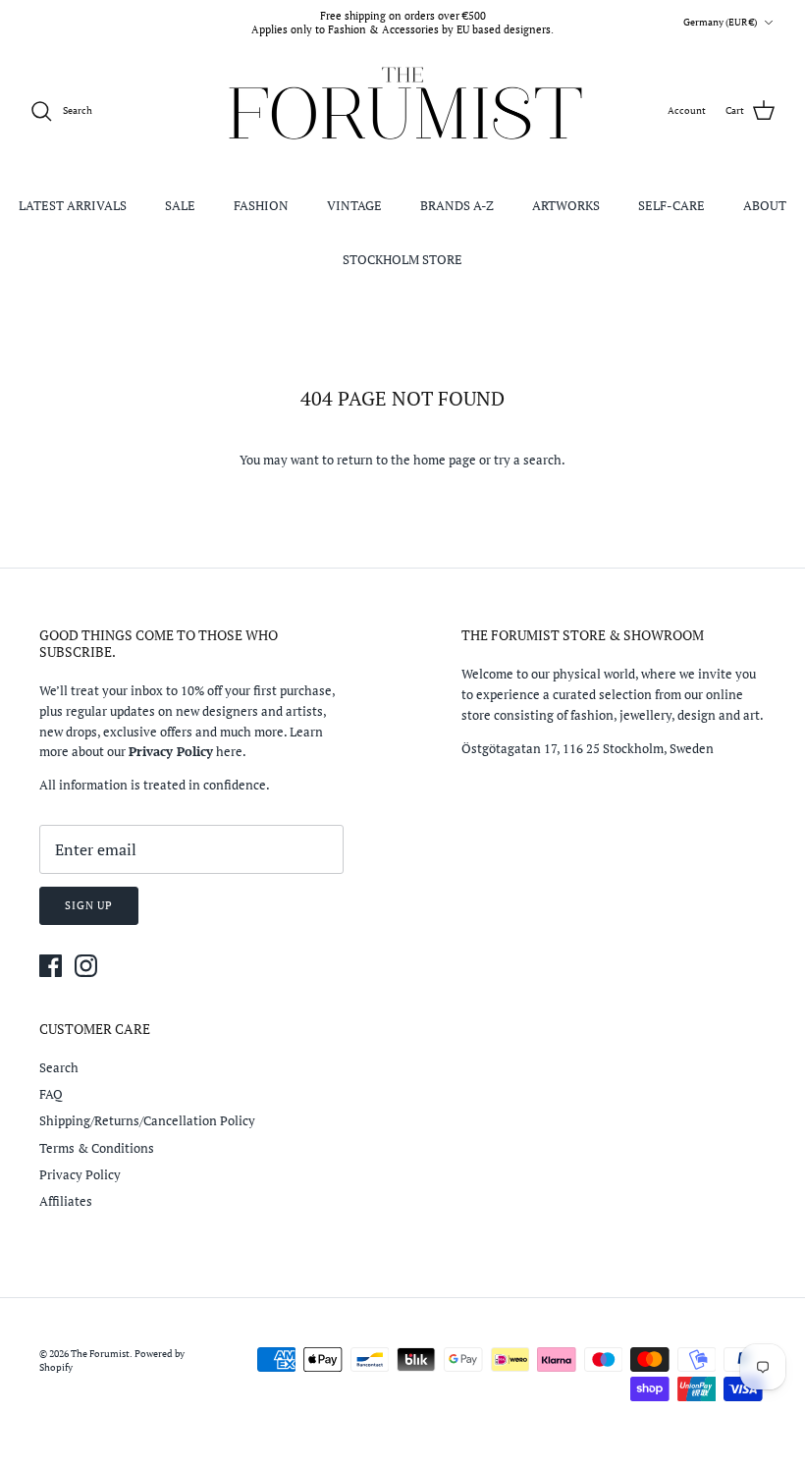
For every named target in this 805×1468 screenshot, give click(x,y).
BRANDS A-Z (457, 205)
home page (444, 459)
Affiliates (65, 1201)
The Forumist (100, 1353)
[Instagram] (86, 965)
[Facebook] (50, 965)
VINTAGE (354, 205)
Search (59, 1067)
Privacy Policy (80, 1174)
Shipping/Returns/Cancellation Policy (147, 1120)
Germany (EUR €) (720, 22)
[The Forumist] (403, 111)
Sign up (89, 905)
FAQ (51, 1094)
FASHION (261, 205)
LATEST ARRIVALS (73, 205)
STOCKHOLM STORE (402, 259)
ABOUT (764, 205)
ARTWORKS (566, 205)
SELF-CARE (671, 205)
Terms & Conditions (96, 1148)
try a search (528, 459)
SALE (180, 205)
